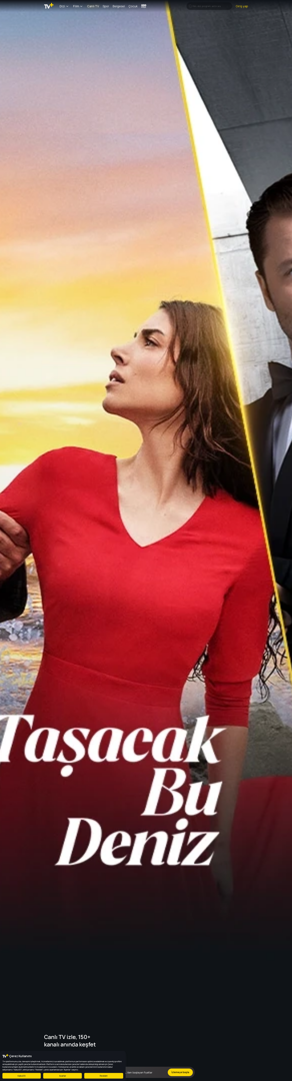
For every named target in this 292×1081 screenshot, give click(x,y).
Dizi (62, 6)
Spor (106, 6)
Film (76, 6)
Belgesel (119, 6)
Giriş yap (242, 6)
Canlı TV (93, 6)
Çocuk (133, 6)
